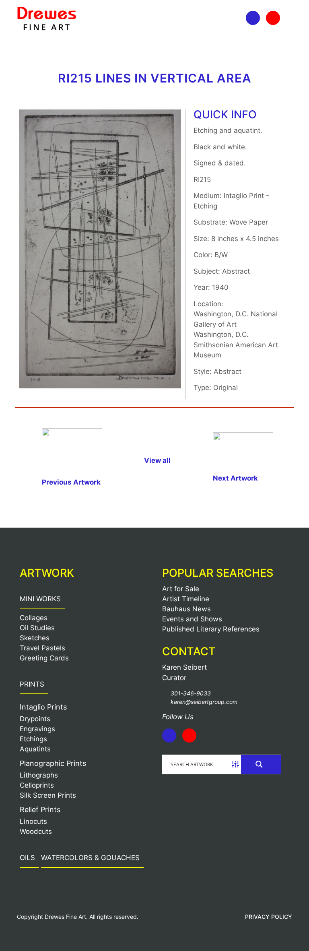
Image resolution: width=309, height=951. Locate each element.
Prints (32, 684)
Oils (27, 858)
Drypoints (35, 719)
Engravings (37, 729)
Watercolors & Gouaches (90, 858)
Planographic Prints (53, 763)
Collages (33, 618)
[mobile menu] (24, 47)
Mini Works (40, 599)
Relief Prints (40, 809)
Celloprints (37, 785)
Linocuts (33, 821)
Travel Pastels (42, 648)
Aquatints (35, 749)
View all (157, 460)
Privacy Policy (268, 916)
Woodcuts (36, 831)
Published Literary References (211, 629)
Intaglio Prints (43, 707)
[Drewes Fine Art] (46, 18)
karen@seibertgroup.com (204, 701)
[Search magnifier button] (261, 764)
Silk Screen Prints (48, 795)
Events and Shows (192, 619)
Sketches (34, 638)
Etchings (33, 739)
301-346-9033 (191, 693)
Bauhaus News (186, 609)
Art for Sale (180, 589)
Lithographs (39, 775)
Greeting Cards (44, 658)
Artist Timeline (185, 599)
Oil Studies (37, 628)
